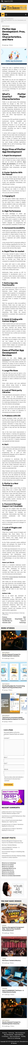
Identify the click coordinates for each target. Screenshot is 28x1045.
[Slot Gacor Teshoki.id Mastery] (14, 946)
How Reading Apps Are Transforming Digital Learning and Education (13, 686)
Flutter (6, 613)
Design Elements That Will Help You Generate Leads (7, 619)
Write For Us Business (8, 873)
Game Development (15, 1036)
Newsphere (23, 1041)
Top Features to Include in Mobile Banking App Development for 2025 (13, 718)
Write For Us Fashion (8, 864)
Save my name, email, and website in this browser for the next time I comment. (13, 778)
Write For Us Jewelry (8, 866)
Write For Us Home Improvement (11, 875)
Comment (7, 738)
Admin (11, 45)
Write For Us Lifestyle (8, 872)
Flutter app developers (14, 613)
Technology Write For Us (9, 868)
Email (5, 763)
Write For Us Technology (9, 863)
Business (4, 925)
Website (6, 769)
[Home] (3, 15)
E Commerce (5, 1036)
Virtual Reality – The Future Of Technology (20, 619)
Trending (4, 958)
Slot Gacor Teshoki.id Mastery (9, 845)
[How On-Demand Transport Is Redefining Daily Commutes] (14, 640)
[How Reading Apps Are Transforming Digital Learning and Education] (14, 672)
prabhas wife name (6, 811)
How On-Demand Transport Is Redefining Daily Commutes (11, 655)
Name (6, 757)
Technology (4, 988)
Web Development (20, 1033)
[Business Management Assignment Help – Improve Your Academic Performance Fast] (14, 913)
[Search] (26, 14)
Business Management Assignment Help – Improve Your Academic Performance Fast (13, 929)
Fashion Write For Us (8, 870)
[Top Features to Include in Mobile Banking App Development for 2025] (14, 703)
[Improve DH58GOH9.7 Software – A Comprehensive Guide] (14, 976)
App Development (5, 26)
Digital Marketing (18, 1034)
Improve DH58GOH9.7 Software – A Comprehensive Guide (13, 991)
